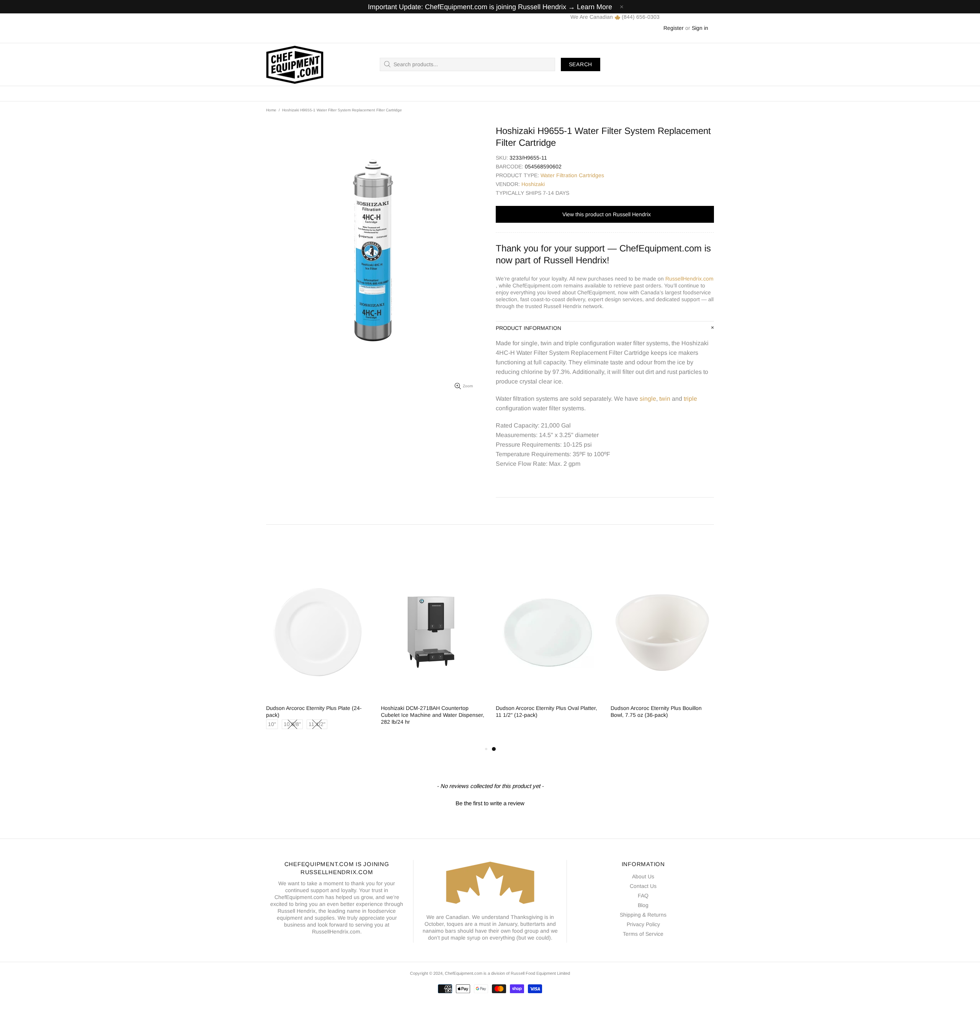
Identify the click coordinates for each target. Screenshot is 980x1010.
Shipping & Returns (643, 915)
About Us (643, 876)
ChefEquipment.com (294, 64)
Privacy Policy (643, 924)
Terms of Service (643, 934)
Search (580, 64)
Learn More (594, 7)
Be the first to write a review (490, 803)
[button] (490, 802)
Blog (643, 905)
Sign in (700, 28)
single (648, 398)
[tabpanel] (547, 648)
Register (673, 28)
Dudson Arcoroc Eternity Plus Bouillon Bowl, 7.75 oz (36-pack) (656, 711)
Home (271, 110)
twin (664, 398)
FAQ (643, 896)
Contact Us (643, 886)
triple (690, 398)
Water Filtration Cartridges (572, 175)
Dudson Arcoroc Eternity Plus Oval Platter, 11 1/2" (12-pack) (546, 711)
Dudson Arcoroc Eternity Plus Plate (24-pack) (314, 711)
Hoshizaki (533, 184)
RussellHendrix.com (689, 279)
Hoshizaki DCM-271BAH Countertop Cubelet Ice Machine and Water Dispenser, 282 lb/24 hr (432, 715)
